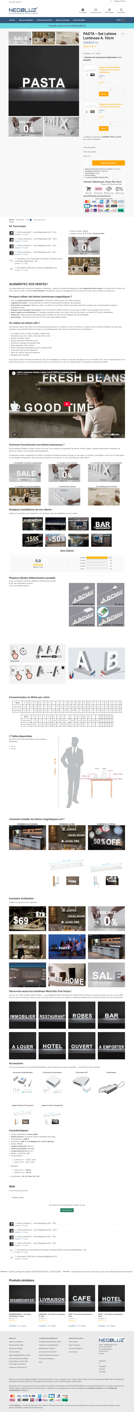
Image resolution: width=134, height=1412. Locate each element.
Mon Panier (121, 12)
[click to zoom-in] (44, 80)
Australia (21, 1379)
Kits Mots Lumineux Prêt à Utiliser (19, 1271)
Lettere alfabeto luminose (113, 1271)
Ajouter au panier (108, 163)
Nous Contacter (74, 1345)
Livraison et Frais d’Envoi (47, 1352)
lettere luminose (127, 1271)
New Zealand (13, 1381)
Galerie (11, 220)
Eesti (68, 1379)
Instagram (102, 1366)
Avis (28, 220)
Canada (40, 1379)
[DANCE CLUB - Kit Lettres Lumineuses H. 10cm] (124, 34)
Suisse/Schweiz (46, 1381)
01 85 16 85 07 (16, 2)
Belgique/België (31, 1379)
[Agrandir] (40, 520)
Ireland (74, 1379)
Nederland (119, 1379)
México (112, 1379)
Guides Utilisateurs (75, 1348)
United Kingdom (65, 1381)
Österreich (29, 1381)
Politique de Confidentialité (48, 1345)
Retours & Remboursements (49, 1355)
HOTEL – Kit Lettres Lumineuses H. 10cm (110, 1315)
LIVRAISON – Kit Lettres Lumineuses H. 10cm (52, 1315)
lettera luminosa (76, 1271)
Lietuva (90, 1379)
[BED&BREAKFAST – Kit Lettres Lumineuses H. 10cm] (22, 1298)
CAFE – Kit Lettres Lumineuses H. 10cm (80, 1315)
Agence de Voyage (15, 1348)
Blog (40, 1362)
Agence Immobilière (16, 1342)
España (63, 1379)
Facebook (102, 1361)
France (56, 1379)
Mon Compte (109, 12)
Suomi (56, 1381)
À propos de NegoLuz (46, 1358)
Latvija (84, 1379)
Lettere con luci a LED (97, 1271)
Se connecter (67, 1210)
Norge (21, 1381)
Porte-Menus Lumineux (17, 1364)
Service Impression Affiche (18, 1358)
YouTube (102, 1369)
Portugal (37, 1381)
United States (77, 1381)
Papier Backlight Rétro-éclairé (19, 1355)
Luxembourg (99, 1379)
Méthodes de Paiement (47, 1348)
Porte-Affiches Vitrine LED (18, 1361)
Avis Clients (82, 12)
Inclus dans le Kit (39, 220)
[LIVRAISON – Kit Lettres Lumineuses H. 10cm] (52, 1298)
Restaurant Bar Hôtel (16, 1345)
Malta (106, 1379)
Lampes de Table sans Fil (18, 1367)
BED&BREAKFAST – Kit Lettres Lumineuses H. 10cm (20, 1315)
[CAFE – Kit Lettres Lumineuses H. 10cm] (81, 1298)
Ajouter (103, 94)
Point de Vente (14, 1352)
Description (20, 220)
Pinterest (102, 1372)
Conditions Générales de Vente (50, 1342)
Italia (79, 1379)
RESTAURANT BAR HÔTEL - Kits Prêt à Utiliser (46, 1271)
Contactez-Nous (95, 12)
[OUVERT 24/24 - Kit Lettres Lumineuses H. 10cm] (122, 34)
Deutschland (48, 1379)
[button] (121, 20)
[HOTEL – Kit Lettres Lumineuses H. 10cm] (111, 1298)
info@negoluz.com (110, 1344)
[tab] (12, 219)
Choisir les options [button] (22, 1329)
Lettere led (85, 1271)
